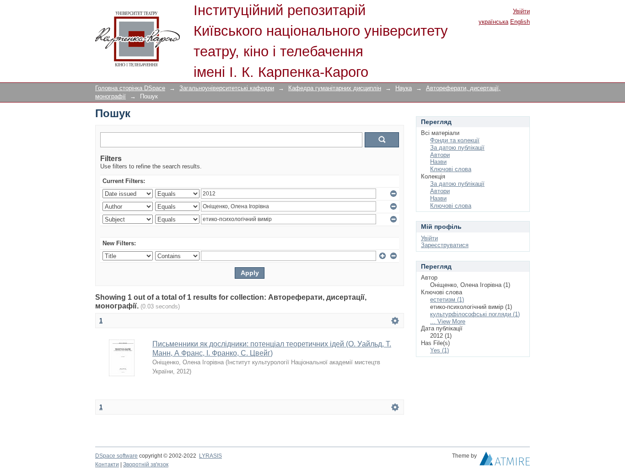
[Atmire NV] (505, 461)
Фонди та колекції (455, 140)
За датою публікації (457, 147)
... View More (447, 321)
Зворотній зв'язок (145, 464)
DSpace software (116, 456)
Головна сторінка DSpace (130, 88)
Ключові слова (450, 169)
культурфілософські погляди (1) (475, 314)
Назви (438, 161)
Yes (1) (439, 350)
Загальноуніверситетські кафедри (226, 88)
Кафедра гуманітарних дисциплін (334, 88)
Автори (440, 154)
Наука (403, 88)
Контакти (107, 464)
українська (493, 21)
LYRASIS (210, 456)
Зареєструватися (445, 245)
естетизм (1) (447, 299)
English (520, 21)
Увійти (521, 11)
